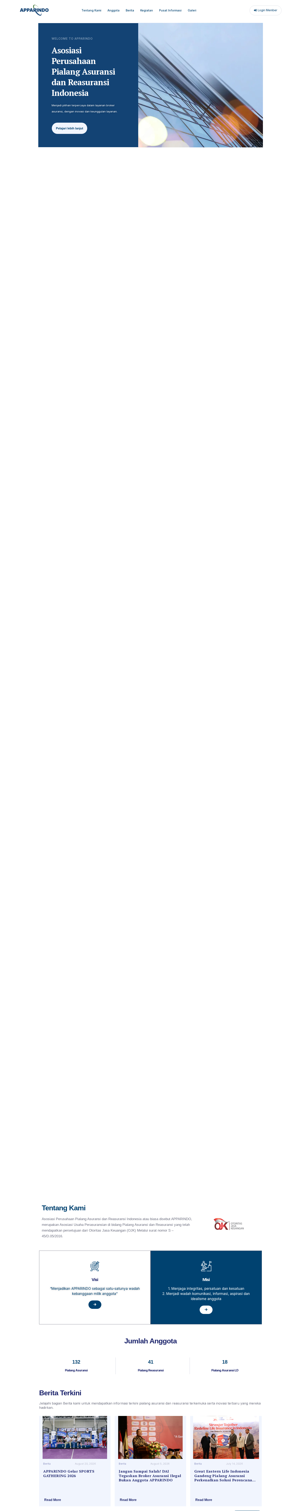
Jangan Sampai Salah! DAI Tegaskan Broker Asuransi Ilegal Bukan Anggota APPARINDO (150, 1475)
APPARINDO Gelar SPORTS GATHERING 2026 (68, 1473)
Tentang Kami (91, 10)
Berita (130, 10)
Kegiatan (146, 10)
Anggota (114, 10)
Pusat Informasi (170, 10)
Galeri (192, 10)
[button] (75, 1500)
